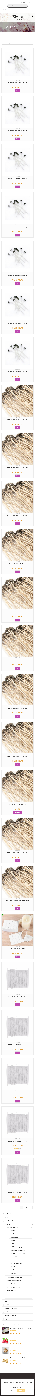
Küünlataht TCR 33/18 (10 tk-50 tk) (17, 708)
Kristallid (13, 1266)
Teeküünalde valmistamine (18, 1253)
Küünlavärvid (14, 1240)
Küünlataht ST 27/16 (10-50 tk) (17, 179)
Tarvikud (13, 1270)
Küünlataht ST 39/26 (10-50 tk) (17, 371)
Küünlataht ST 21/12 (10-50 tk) (17, 82)
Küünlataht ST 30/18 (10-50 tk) (17, 227)
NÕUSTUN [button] (21, 1390)
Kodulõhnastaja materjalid (13, 1287)
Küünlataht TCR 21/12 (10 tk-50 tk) (17, 467)
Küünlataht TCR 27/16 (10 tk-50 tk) (17, 612)
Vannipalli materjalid (12, 1293)
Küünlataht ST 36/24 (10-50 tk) (17, 323)
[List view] (19, 38)
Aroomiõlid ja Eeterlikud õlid (14, 1277)
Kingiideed (13, 1273)
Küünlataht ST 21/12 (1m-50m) (17, 1045)
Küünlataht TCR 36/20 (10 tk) (17, 804)
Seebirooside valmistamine (14, 1280)
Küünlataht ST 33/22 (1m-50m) (17, 1141)
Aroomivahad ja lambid (11, 1308)
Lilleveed (7, 1217)
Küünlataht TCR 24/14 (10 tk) (17, 564)
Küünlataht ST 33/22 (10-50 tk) (17, 275)
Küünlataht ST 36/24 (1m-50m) (17, 1192)
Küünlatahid (17, 80)
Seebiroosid (8, 1312)
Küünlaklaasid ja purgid (17, 1247)
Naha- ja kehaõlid (9, 1221)
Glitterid (13, 1243)
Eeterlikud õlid (14, 1260)
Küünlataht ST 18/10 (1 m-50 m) (17, 996)
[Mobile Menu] (32, 17)
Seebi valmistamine (12, 1290)
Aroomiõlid (14, 1256)
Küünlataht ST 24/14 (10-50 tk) (17, 130)
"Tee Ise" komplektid (10, 1315)
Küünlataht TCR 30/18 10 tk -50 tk (17, 660)
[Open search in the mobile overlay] (17, 6)
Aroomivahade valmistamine (18, 1250)
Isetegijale (7, 1224)
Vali (17, 90)
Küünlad (7, 1301)
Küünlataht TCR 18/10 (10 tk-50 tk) (17, 419)
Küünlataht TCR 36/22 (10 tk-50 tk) (17, 852)
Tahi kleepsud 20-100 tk (17, 948)
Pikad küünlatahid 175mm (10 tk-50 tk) (17, 900)
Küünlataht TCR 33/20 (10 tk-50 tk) (17, 756)
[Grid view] (15, 38)
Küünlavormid (14, 1234)
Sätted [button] (13, 1390)
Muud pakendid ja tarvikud (14, 1297)
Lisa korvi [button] (17, 812)
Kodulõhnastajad (9, 1305)
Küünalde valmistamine (13, 1227)
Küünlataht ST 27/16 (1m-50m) (17, 1093)
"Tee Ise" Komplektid (16, 1263)
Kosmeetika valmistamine (13, 1284)
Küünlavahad (14, 1230)
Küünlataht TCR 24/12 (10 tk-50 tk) (17, 515)
